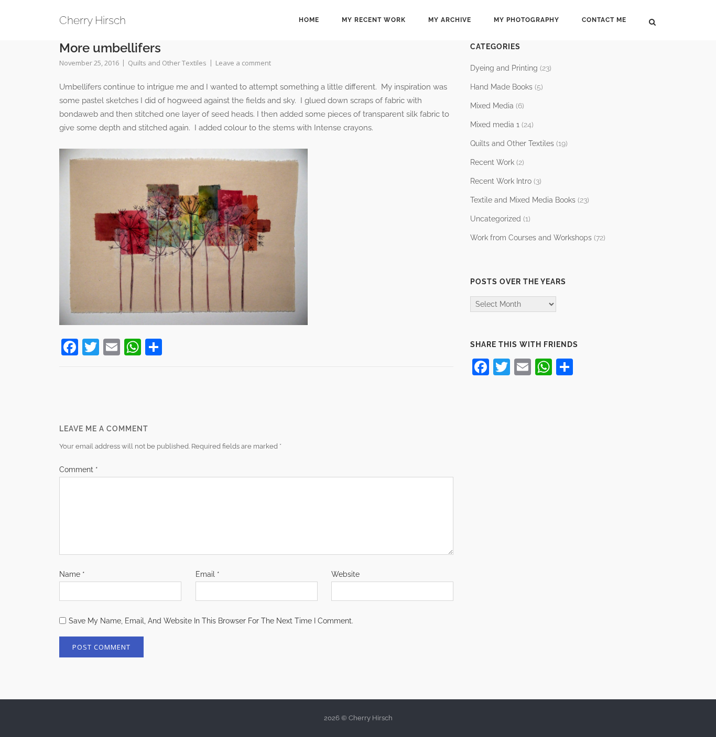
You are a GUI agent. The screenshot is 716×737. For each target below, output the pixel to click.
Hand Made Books (501, 87)
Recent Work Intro (500, 181)
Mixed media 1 (494, 124)
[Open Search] (652, 21)
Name (72, 574)
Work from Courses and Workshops (531, 237)
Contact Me (604, 20)
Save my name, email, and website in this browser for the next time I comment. (211, 621)
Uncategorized (495, 219)
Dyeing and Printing (504, 68)
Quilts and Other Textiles (167, 63)
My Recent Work (374, 20)
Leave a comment (243, 63)
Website (345, 574)
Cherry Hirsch (92, 20)
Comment (78, 469)
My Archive (449, 20)
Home (309, 20)
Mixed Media (492, 106)
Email (208, 574)
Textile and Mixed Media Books (523, 200)
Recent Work (492, 162)
